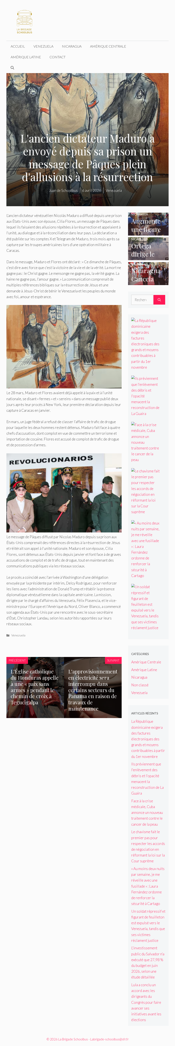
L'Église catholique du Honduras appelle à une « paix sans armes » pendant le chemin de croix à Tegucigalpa (34, 687)
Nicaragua (72, 46)
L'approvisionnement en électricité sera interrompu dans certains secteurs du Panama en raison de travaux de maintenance (92, 690)
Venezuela (43, 46)
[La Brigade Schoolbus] (25, 20)
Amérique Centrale (108, 46)
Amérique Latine (26, 57)
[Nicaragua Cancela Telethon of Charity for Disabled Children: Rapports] (148, 282)
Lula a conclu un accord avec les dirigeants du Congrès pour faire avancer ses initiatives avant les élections (146, 1002)
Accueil (18, 46)
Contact (58, 57)
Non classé (140, 685)
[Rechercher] (159, 300)
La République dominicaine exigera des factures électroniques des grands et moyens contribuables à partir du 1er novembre (148, 739)
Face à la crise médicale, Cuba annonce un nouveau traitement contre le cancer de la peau (147, 813)
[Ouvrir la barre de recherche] (12, 67)
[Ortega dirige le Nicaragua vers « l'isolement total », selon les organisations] (148, 257)
